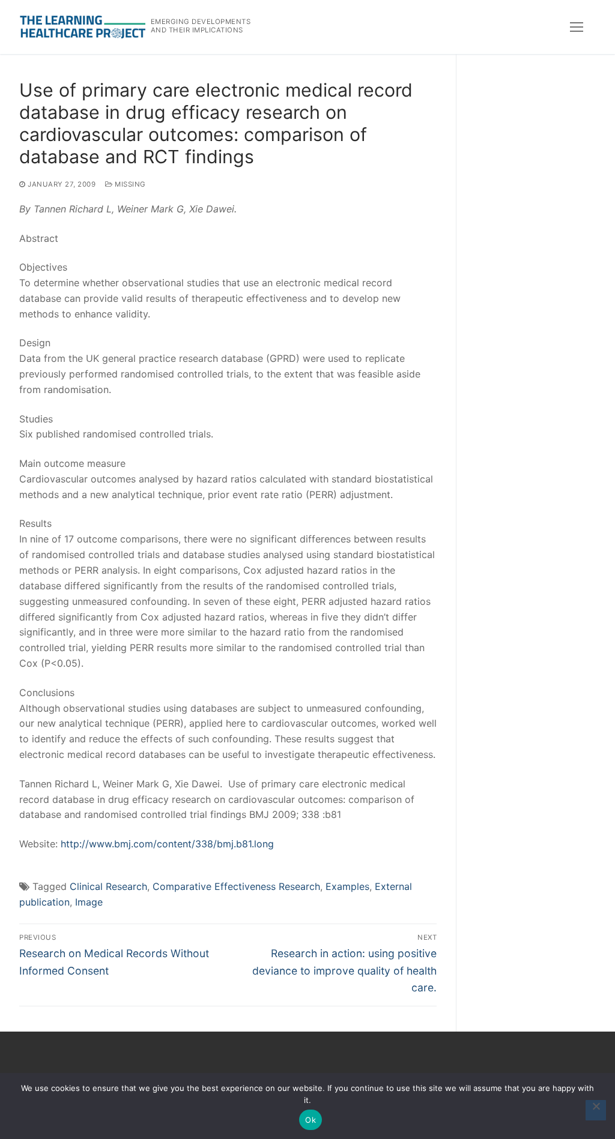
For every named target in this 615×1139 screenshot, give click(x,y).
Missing (129, 184)
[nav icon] (576, 27)
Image (89, 902)
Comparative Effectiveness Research (236, 886)
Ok (310, 1120)
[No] (596, 1110)
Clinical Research (108, 886)
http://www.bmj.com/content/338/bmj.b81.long (167, 844)
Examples (347, 886)
